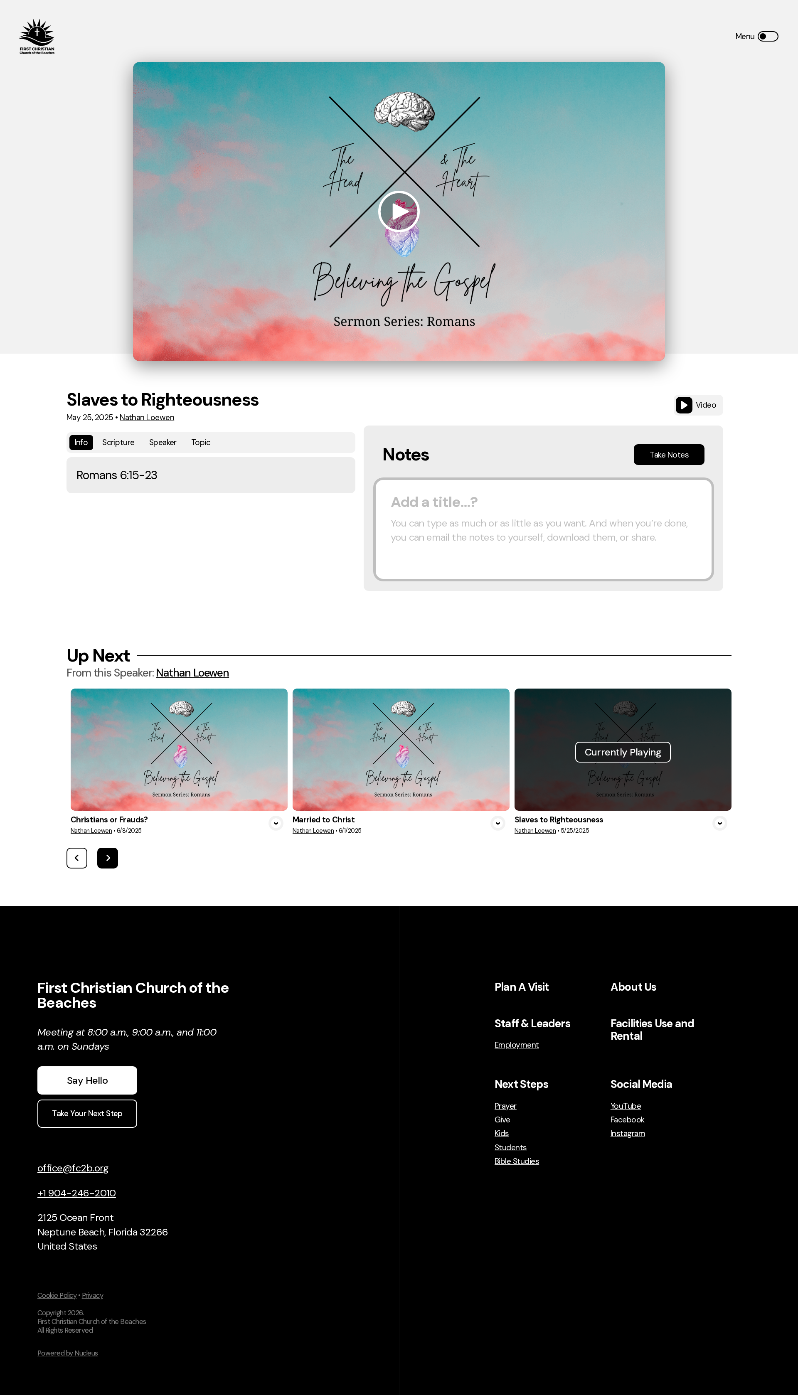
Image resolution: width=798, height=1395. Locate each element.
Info (81, 442)
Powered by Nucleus (67, 1353)
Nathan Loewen (147, 417)
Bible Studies (517, 1161)
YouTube (626, 1106)
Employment (517, 1045)
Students (511, 1147)
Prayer (506, 1106)
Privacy (92, 1295)
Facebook (628, 1119)
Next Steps (521, 1084)
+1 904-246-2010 (76, 1192)
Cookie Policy (56, 1295)
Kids (502, 1133)
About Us (633, 987)
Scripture (118, 442)
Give (502, 1119)
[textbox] (543, 529)
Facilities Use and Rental (652, 1029)
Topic (200, 442)
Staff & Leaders (532, 1023)
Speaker (163, 442)
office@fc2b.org (72, 1167)
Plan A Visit (522, 987)
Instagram (628, 1133)
